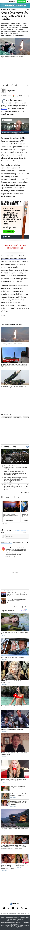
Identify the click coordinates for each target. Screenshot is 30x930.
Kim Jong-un (17, 417)
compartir (18, 556)
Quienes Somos (13, 913)
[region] (15, 569)
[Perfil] (15, 904)
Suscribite (21, 1)
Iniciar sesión (17, 530)
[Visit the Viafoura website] (25, 607)
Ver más (24, 492)
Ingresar (12, 1)
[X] (8, 908)
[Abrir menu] (2, 5)
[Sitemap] (26, 908)
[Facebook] (4, 908)
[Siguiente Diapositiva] (27, 511)
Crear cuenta (24, 530)
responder (8, 556)
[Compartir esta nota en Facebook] (2, 84)
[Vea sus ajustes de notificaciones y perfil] (27, 1)
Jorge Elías (10, 90)
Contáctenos (20, 913)
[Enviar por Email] (15, 84)
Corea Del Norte (7, 417)
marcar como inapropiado (24, 557)
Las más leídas (8, 447)
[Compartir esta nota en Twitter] (7, 84)
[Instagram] (17, 908)
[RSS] (21, 908)
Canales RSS (4, 913)
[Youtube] (13, 908)
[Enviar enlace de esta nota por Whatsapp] (11, 84)
